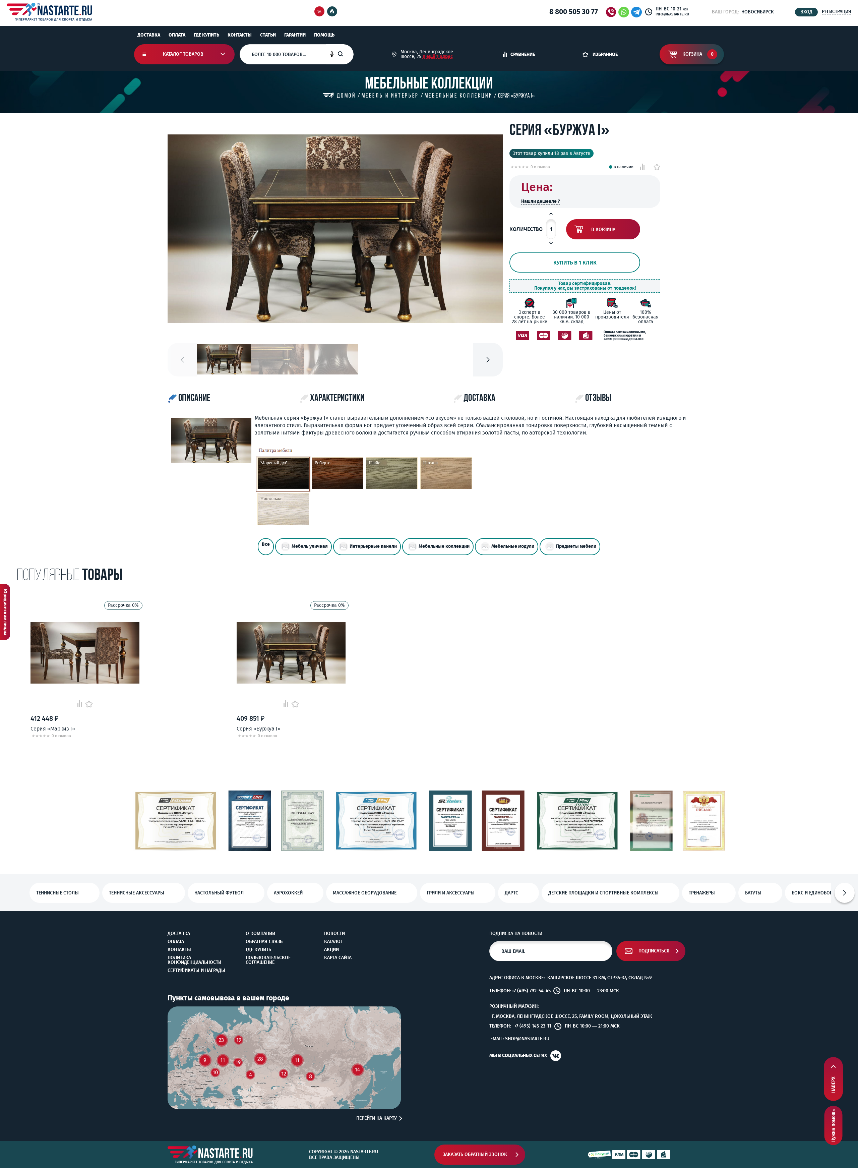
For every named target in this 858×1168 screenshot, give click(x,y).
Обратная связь (264, 941)
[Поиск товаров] (346, 54)
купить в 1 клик (575, 262)
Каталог (333, 941)
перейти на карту (376, 1118)
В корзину (603, 229)
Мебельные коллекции (444, 546)
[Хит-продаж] (332, 11)
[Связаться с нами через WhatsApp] (623, 12)
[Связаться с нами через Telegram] (637, 12)
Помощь (324, 35)
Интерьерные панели (373, 546)
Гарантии (295, 35)
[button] (488, 359)
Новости (334, 933)
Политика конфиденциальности (194, 960)
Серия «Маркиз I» (52, 728)
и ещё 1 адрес (438, 56)
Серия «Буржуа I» (259, 728)
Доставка (148, 35)
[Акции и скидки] (319, 11)
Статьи (268, 35)
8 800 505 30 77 (573, 11)
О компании (260, 933)
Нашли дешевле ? (540, 201)
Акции (331, 949)
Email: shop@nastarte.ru (519, 1039)
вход (806, 12)
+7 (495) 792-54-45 (531, 991)
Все (266, 544)
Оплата (177, 35)
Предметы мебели (576, 546)
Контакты (240, 35)
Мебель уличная (310, 546)
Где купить (206, 35)
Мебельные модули (512, 546)
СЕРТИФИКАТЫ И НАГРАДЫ (196, 970)
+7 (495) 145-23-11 (532, 1026)
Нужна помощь (833, 1125)
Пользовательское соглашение (268, 960)
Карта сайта (338, 957)
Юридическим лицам (5, 612)
